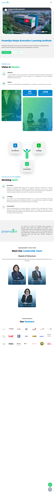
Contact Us (18, 52)
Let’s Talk (6, 52)
